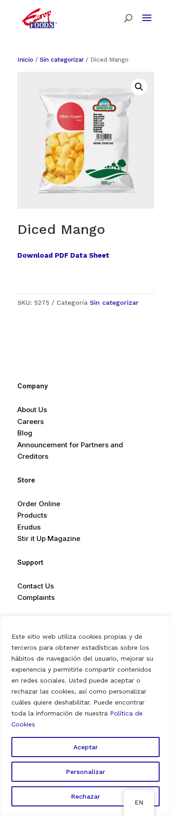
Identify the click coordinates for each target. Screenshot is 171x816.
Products (32, 515)
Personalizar (85, 771)
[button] (139, 87)
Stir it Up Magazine (48, 538)
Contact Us (35, 586)
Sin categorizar (62, 59)
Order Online (38, 503)
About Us (32, 409)
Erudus (29, 527)
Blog (24, 433)
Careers (30, 421)
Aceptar (85, 747)
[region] (85, 716)
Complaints (36, 597)
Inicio (25, 59)
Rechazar (85, 796)
